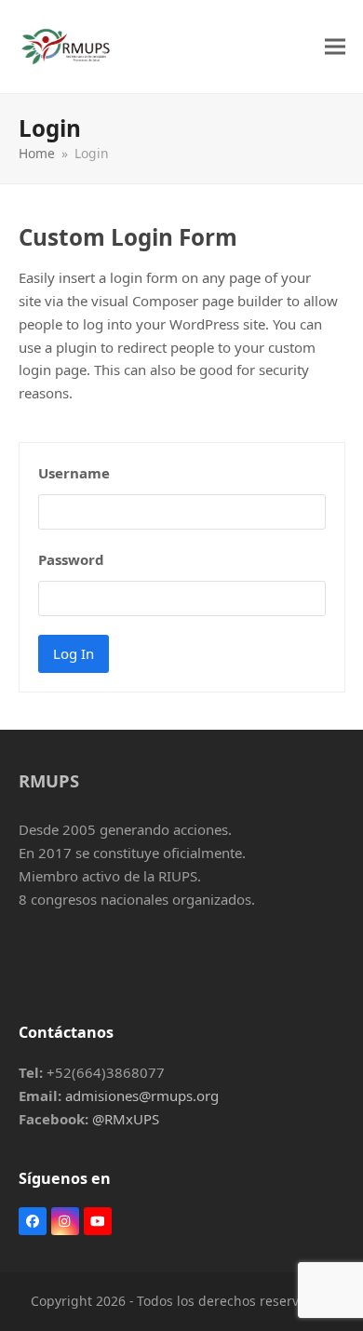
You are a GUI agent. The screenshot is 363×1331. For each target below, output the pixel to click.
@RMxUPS (125, 1118)
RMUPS (49, 780)
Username (74, 473)
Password (71, 559)
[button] (335, 46)
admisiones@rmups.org (142, 1095)
